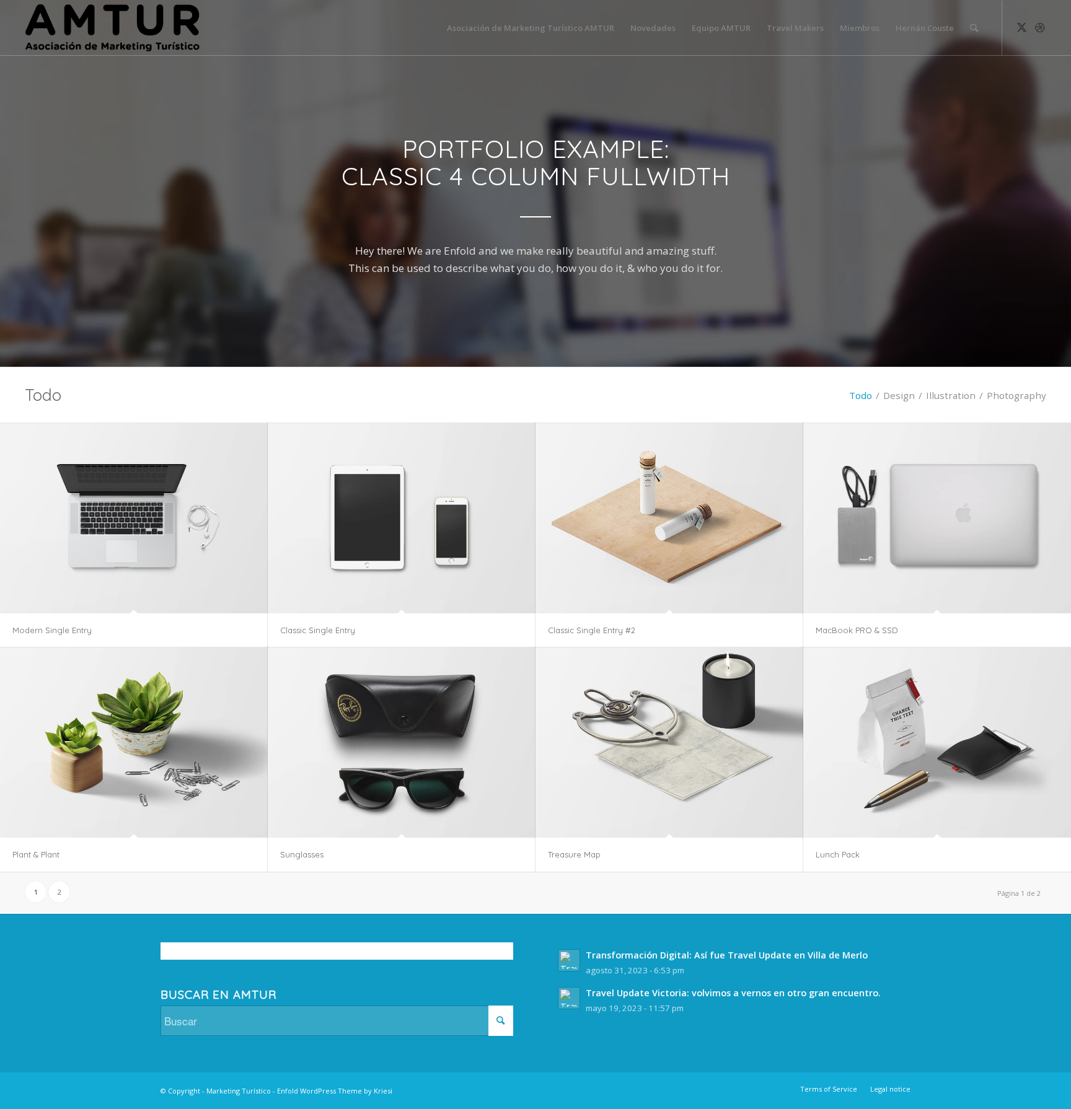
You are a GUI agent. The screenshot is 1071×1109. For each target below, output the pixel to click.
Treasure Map (574, 854)
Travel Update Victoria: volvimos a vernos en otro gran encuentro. (733, 993)
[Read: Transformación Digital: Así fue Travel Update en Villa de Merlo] (569, 960)
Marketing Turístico (238, 1090)
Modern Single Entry (52, 630)
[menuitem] (530, 28)
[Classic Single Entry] (402, 518)
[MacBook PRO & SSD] (937, 518)
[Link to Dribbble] (1040, 27)
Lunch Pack (838, 854)
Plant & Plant (36, 854)
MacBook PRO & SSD (857, 630)
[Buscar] (974, 28)
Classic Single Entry (317, 630)
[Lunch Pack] (937, 742)
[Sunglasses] (402, 742)
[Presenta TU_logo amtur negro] (113, 28)
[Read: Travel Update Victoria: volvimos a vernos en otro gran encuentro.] (569, 998)
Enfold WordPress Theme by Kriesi (334, 1090)
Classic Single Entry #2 (591, 630)
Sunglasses (302, 854)
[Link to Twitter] (1021, 27)
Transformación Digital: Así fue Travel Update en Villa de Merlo (727, 955)
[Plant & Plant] (134, 742)
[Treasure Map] (669, 742)
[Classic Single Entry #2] (669, 518)
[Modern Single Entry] (134, 518)
